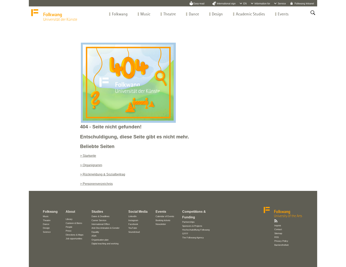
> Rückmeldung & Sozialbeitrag (102, 174)
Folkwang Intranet (304, 3)
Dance (194, 14)
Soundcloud (134, 232)
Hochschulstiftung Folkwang (196, 230)
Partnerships (188, 222)
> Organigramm (91, 165)
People (69, 227)
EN (245, 3)
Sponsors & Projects (192, 226)
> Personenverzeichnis (96, 183)
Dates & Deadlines (101, 216)
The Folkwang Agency (193, 237)
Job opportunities (74, 238)
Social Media (138, 211)
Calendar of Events (165, 216)
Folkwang (120, 14)
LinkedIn (132, 216)
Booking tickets (163, 220)
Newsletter (161, 224)
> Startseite (88, 155)
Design (217, 14)
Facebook (133, 224)
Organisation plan (100, 240)
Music (145, 14)
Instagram (133, 220)
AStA (94, 236)
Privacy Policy (281, 241)
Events (283, 14)
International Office (101, 224)
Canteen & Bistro (74, 223)
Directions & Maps (74, 235)
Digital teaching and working (105, 243)
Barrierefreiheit (281, 245)
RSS (276, 237)
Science (47, 232)
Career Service (99, 220)
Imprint (277, 225)
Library (69, 219)
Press (68, 231)
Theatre (169, 14)
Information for (262, 3)
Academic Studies (250, 14)
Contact (278, 229)
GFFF (185, 233)
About (70, 211)
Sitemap (278, 233)
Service (282, 3)
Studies (97, 211)
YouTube (132, 228)
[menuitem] (120, 14)
